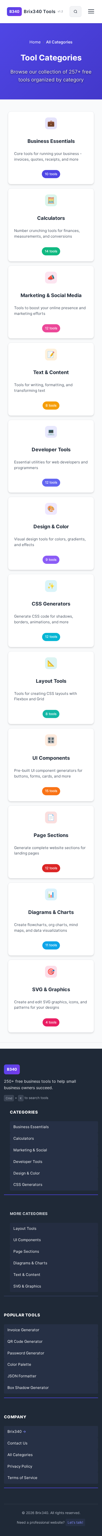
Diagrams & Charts (30, 1263)
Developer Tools (27, 1161)
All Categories (20, 1454)
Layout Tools (24, 1228)
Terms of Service (22, 1477)
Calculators (23, 1138)
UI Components (27, 1239)
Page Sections (26, 1251)
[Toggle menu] (92, 13)
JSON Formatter (21, 1376)
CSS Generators (27, 1184)
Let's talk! (75, 1522)
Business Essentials (31, 1126)
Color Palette (19, 1364)
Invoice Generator (23, 1329)
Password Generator (25, 1353)
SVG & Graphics (27, 1286)
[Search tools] (75, 11)
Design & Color (26, 1173)
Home (35, 41)
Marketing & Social (30, 1150)
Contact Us (17, 1443)
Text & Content (26, 1274)
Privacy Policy (19, 1466)
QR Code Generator (25, 1341)
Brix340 (14, 1431)
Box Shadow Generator (28, 1387)
